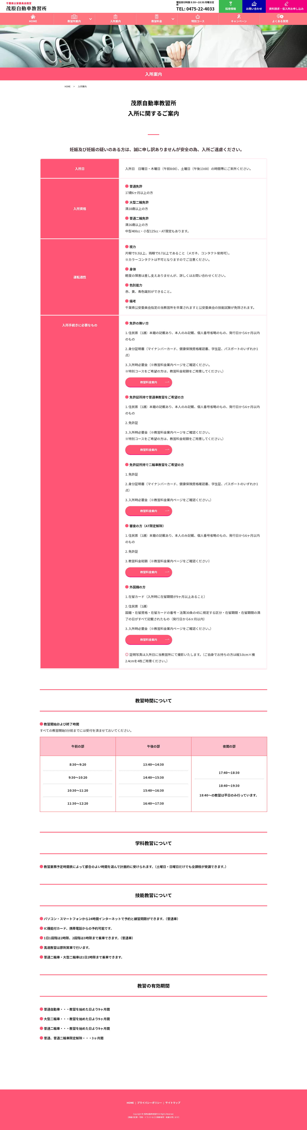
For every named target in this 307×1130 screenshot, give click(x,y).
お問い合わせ (254, 8)
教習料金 (156, 21)
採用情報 (230, 8)
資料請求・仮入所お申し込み (286, 8)
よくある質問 (280, 21)
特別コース (197, 21)
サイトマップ (172, 1102)
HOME (33, 21)
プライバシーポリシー (149, 1102)
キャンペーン (239, 21)
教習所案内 (74, 21)
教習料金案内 (148, 382)
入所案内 (115, 21)
